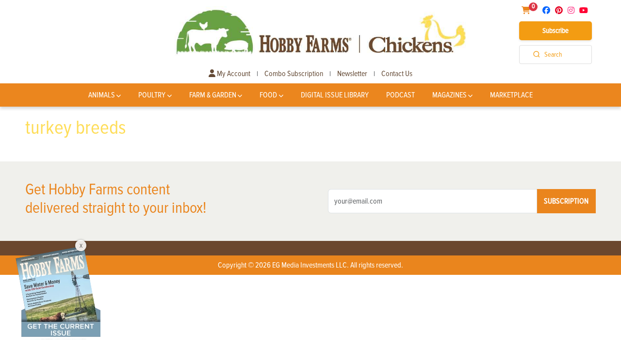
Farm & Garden (212, 95)
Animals (101, 95)
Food (268, 95)
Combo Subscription (293, 74)
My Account (232, 74)
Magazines (449, 95)
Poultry (151, 95)
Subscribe (555, 30)
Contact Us (396, 74)
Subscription (566, 201)
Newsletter (352, 74)
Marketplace (511, 95)
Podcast (400, 95)
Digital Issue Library (335, 95)
